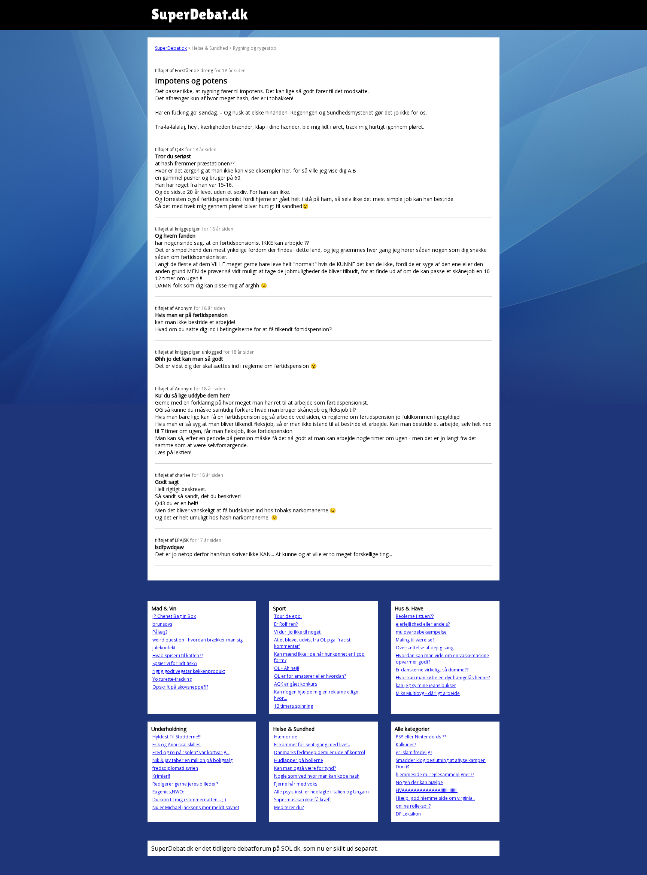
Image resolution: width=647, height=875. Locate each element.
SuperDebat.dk (171, 48)
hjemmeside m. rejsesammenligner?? (435, 774)
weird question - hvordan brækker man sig (197, 640)
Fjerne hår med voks (295, 784)
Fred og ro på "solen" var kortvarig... (191, 752)
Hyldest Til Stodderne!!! (176, 737)
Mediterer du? (289, 807)
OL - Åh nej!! (286, 668)
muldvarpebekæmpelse (421, 632)
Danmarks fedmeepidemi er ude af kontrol (319, 752)
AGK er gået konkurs (295, 684)
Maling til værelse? (415, 640)
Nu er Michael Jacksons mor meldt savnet (195, 807)
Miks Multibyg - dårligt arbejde (428, 693)
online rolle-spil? (413, 806)
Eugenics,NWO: (168, 792)
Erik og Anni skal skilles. (176, 744)
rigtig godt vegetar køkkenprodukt (188, 671)
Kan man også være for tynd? (305, 768)
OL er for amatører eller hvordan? (310, 676)
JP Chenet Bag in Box (174, 616)
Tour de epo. (288, 616)
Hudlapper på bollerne (298, 760)
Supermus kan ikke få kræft (302, 799)
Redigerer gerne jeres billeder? (185, 784)
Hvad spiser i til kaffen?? (177, 655)
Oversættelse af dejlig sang (424, 647)
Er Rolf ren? (286, 624)
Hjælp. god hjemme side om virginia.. (435, 798)
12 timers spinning (293, 706)
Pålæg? (159, 632)
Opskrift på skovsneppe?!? (180, 687)
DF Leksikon (408, 814)
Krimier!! (161, 776)
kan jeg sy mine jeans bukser (426, 685)
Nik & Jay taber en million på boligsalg (192, 760)
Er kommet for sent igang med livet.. (312, 744)
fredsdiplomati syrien (175, 768)
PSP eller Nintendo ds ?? (421, 737)
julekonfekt (164, 647)
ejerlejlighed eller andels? (423, 624)
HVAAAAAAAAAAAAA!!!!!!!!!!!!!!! (427, 790)
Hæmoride (285, 737)
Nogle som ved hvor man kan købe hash (316, 776)
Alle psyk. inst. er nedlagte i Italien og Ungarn (321, 792)
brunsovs (162, 624)
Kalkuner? (406, 744)
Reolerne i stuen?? (415, 616)
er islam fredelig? (414, 752)
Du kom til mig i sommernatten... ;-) (189, 799)
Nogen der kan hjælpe (419, 782)
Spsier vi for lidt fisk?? (174, 663)
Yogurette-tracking (172, 679)
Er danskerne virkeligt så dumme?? (432, 670)
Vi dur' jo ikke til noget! (298, 632)
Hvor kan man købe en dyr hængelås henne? (443, 677)
